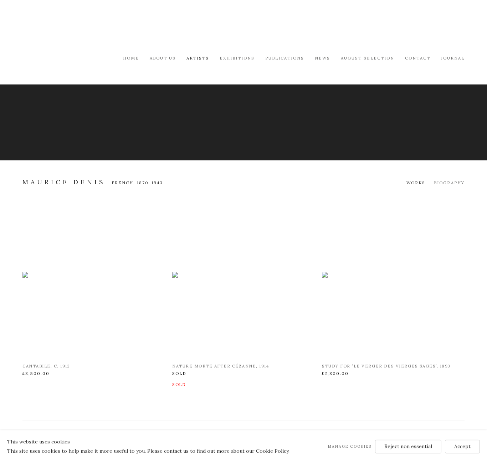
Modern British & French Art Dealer (83, 26)
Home (131, 58)
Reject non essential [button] (408, 446)
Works (415, 182)
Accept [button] (462, 446)
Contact (417, 58)
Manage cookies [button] (349, 446)
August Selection (367, 58)
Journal (453, 58)
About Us (163, 58)
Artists (197, 58)
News (322, 58)
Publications (284, 58)
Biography (449, 182)
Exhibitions (237, 58)
